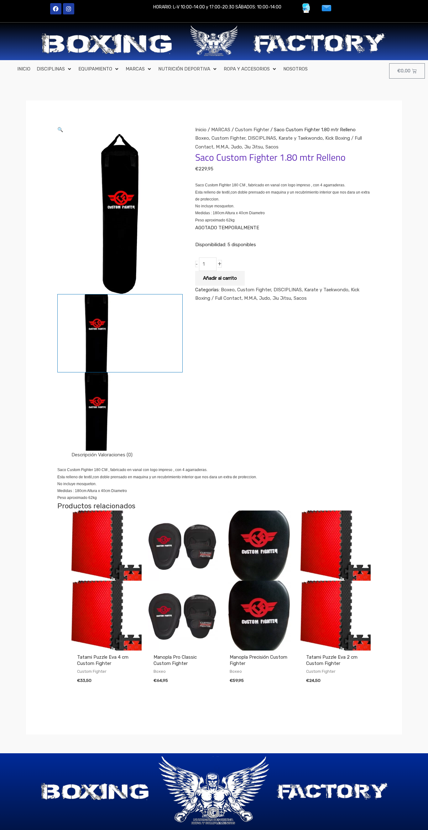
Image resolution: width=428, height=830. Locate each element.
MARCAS (220, 129)
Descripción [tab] (84, 455)
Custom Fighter (252, 129)
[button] (54, 69)
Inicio (200, 129)
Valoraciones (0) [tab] (115, 455)
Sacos (272, 147)
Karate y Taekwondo (301, 138)
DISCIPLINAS (262, 138)
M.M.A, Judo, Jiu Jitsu (239, 147)
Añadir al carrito (220, 278)
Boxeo (202, 138)
